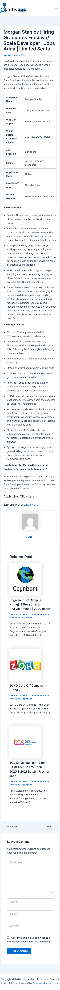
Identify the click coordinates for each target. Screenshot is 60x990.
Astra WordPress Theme (46, 983)
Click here (31, 504)
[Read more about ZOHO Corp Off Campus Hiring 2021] (25, 664)
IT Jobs (32, 614)
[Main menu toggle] (56, 7)
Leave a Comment (18, 614)
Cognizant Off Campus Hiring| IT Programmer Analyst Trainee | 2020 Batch (29, 604)
